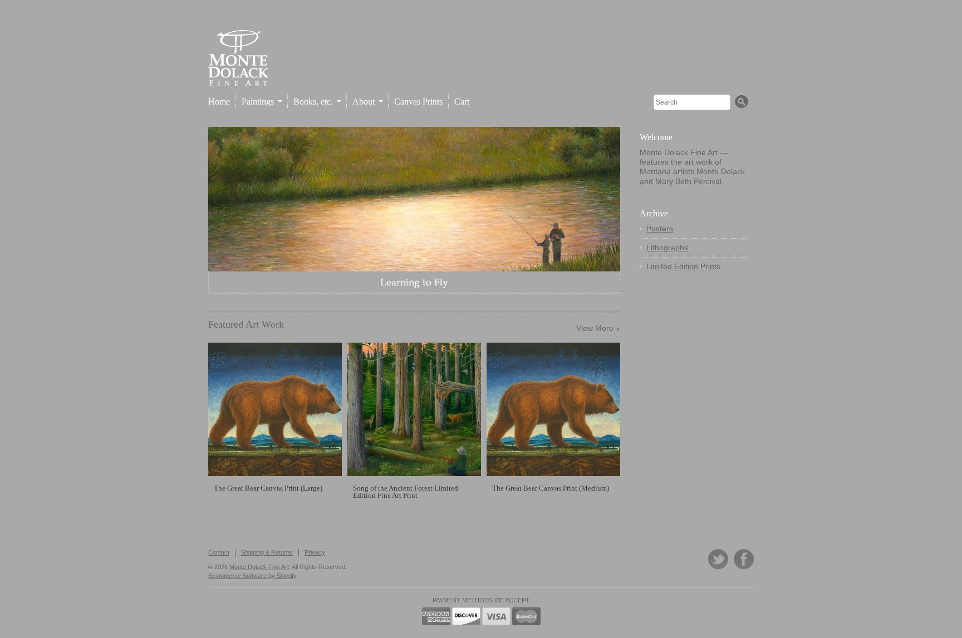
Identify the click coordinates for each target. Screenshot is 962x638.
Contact (218, 552)
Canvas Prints (418, 101)
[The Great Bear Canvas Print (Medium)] (553, 409)
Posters (659, 228)
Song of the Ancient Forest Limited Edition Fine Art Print (405, 491)
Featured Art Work (246, 324)
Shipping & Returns (267, 552)
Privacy (315, 552)
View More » (598, 328)
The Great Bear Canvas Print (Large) (268, 488)
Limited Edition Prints (683, 266)
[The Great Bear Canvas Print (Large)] (275, 409)
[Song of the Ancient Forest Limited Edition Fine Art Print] (414, 409)
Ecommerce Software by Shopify (252, 575)
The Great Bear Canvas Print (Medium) (550, 488)
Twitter (718, 559)
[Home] (238, 76)
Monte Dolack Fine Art (259, 566)
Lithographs (667, 247)
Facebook (744, 559)
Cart (461, 101)
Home (219, 101)
